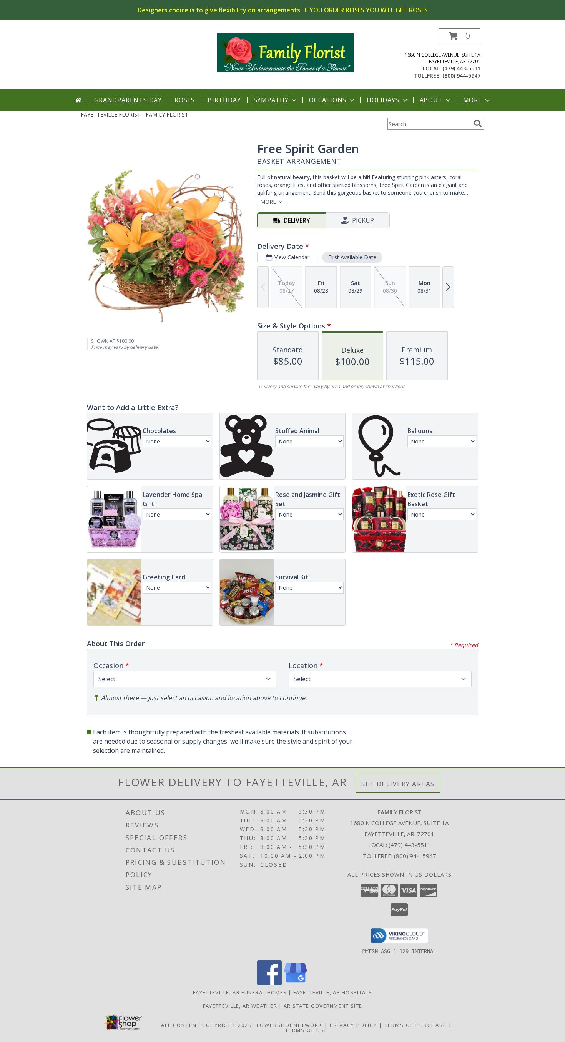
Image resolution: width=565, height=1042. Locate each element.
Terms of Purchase (415, 1025)
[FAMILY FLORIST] (285, 52)
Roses (184, 100)
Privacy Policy (353, 1025)
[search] (478, 123)
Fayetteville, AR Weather (240, 1005)
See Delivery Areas (398, 783)
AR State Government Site (323, 1005)
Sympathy (271, 100)
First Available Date (352, 257)
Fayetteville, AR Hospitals (332, 992)
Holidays (383, 100)
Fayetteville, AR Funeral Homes (240, 992)
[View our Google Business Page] (295, 983)
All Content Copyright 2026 (206, 1025)
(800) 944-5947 (461, 75)
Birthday (224, 100)
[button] (459, 35)
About (431, 100)
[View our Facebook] (269, 983)
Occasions (327, 100)
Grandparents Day (128, 100)
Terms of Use (306, 1030)
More (472, 100)
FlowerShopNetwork (288, 1025)
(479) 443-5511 (461, 68)
